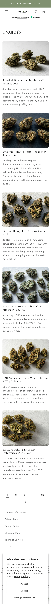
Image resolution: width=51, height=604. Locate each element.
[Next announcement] (46, 3)
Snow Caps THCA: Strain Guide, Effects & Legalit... (22, 308)
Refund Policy (12, 526)
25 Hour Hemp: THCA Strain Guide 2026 (24, 232)
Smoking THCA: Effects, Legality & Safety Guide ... (24, 153)
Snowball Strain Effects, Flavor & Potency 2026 (23, 81)
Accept (24, 583)
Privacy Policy (12, 519)
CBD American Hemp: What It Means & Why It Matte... (25, 379)
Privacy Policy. (22, 576)
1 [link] (7, 495)
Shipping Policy (13, 533)
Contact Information (15, 512)
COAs (8, 546)
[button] (6, 11)
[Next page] (25, 502)
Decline (24, 590)
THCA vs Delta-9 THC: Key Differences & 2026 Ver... (18, 451)
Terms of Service (14, 539)
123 (42, 495)
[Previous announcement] (5, 3)
